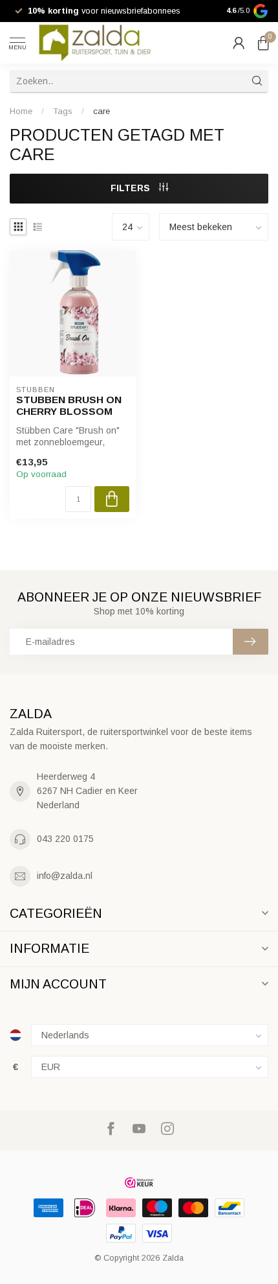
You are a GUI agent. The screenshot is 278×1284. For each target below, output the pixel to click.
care (101, 111)
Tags (62, 111)
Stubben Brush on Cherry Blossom (69, 405)
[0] (263, 43)
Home (21, 111)
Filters (132, 188)
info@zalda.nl (64, 875)
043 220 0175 (65, 839)
